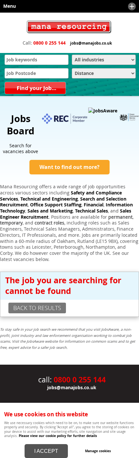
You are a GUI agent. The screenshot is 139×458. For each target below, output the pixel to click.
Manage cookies (98, 451)
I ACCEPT (46, 451)
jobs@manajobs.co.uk (91, 43)
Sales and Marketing (50, 211)
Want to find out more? (69, 167)
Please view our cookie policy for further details (58, 435)
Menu (8, 6)
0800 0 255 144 (49, 43)
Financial (93, 205)
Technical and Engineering (49, 199)
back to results (37, 308)
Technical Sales (91, 211)
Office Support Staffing (55, 205)
